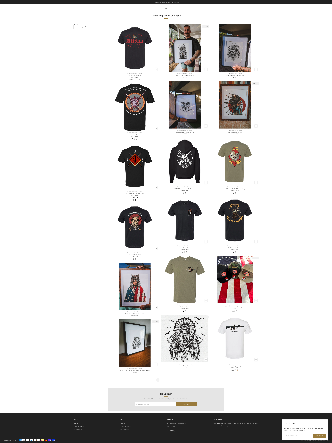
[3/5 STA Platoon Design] (134, 227)
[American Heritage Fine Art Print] (185, 338)
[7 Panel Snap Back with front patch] (235, 279)
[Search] (328, 8)
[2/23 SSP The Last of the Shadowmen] (185, 161)
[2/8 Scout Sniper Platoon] (185, 220)
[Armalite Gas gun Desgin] (235, 338)
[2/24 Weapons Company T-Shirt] (134, 166)
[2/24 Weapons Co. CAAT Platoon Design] (235, 161)
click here (176, 2)
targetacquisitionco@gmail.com (177, 423)
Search (75, 423)
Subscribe (319, 435)
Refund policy (77, 429)
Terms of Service (78, 426)
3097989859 (171, 426)
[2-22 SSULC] (134, 107)
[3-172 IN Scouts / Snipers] (235, 220)
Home (4, 7)
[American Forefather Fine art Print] (134, 286)
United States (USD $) (8, 440)
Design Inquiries (19, 7)
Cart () (324, 7)
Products (10, 7)
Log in (318, 7)
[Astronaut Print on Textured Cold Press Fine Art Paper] (134, 343)
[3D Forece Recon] (185, 279)
